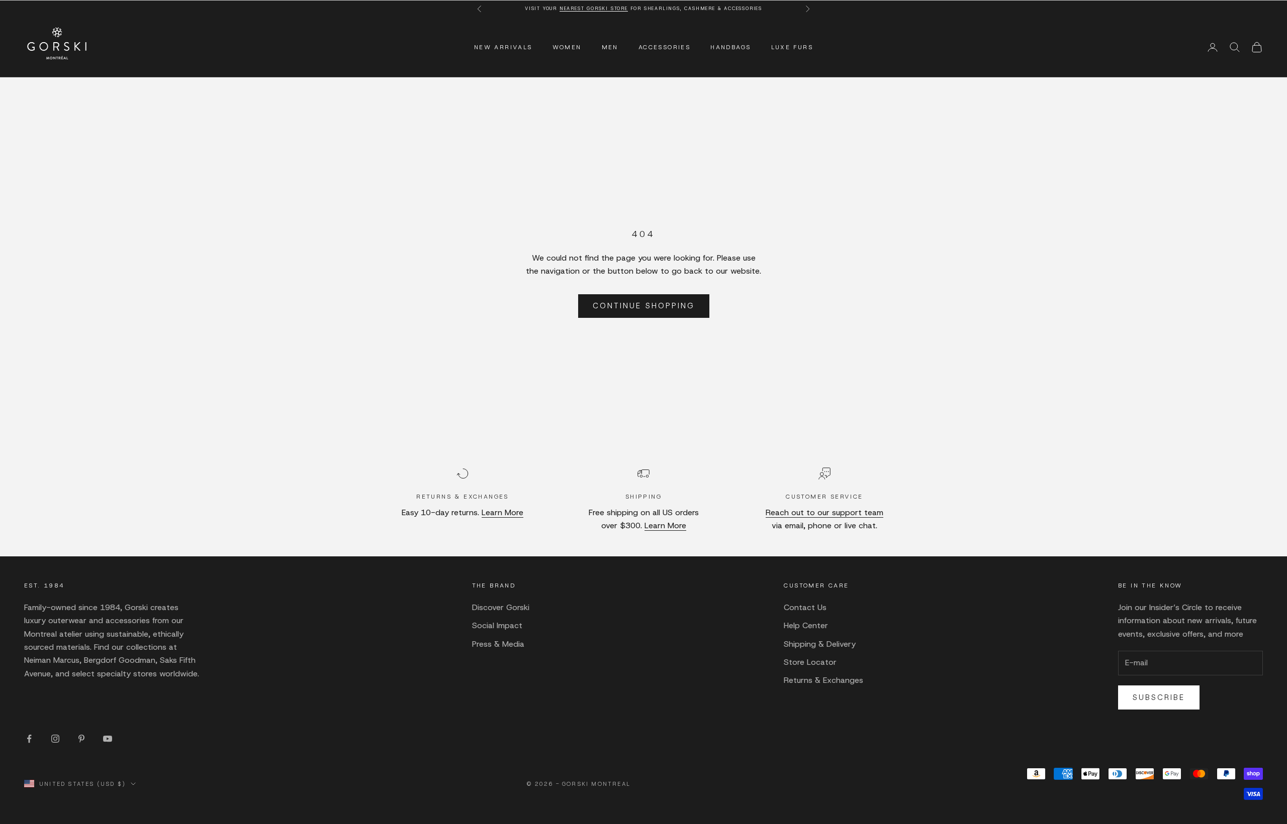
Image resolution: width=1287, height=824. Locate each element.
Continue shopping (644, 306)
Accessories (664, 47)
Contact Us (805, 607)
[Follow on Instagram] (55, 739)
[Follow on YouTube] (108, 739)
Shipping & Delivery (820, 644)
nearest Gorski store (594, 9)
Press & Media (498, 644)
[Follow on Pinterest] (81, 739)
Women (567, 47)
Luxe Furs (792, 47)
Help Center (806, 625)
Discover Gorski (500, 607)
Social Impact (497, 625)
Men (610, 47)
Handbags (730, 47)
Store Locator (810, 662)
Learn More (502, 512)
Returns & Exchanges (823, 680)
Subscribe (1159, 697)
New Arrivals (503, 47)
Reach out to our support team (824, 512)
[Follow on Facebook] (29, 739)
